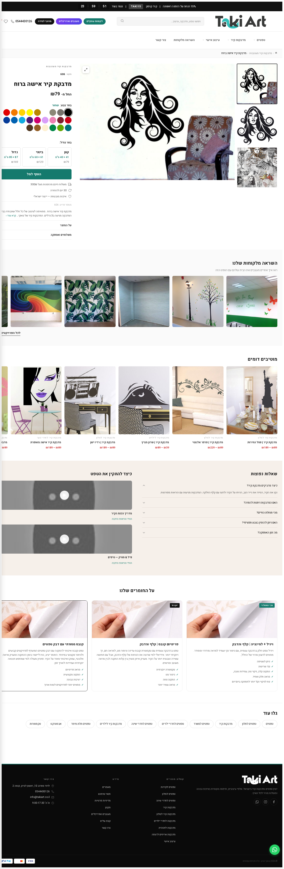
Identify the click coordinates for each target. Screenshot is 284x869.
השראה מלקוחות (184, 40)
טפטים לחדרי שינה (141, 724)
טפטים (260, 40)
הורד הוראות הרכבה (122, 519)
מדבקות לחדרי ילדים (164, 821)
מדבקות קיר (238, 40)
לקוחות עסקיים (94, 21)
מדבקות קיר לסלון (166, 814)
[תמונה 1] (257, 84)
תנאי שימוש (104, 794)
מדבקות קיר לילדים (111, 724)
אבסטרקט (56, 724)
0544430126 (23, 21)
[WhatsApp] (257, 801)
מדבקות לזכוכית (167, 828)
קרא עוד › (11, 215)
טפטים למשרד (202, 724)
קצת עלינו (105, 821)
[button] (251, 301)
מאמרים (106, 787)
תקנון (108, 807)
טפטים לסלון (249, 724)
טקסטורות (35, 724)
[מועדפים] (6, 21)
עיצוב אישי (212, 40)
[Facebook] (273, 801)
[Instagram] (265, 801)
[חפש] (122, 21)
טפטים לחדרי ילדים (173, 724)
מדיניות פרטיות (103, 800)
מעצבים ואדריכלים (69, 21)
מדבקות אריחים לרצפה (163, 834)
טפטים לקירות (168, 787)
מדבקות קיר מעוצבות (260, 53)
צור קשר (160, 40)
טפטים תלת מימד (80, 724)
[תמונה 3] (257, 167)
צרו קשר (106, 828)
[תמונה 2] (257, 125)
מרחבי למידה (44, 21)
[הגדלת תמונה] (85, 69)
